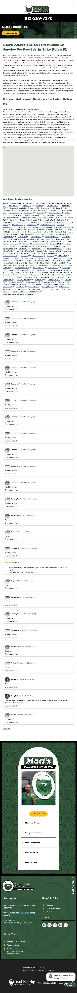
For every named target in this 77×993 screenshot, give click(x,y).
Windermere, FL (22, 289)
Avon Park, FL (13, 206)
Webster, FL (20, 287)
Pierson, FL (44, 263)
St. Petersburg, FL (45, 277)
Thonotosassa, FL (48, 282)
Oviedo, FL (29, 260)
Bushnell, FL (60, 208)
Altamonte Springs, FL (10, 203)
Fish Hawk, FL (59, 222)
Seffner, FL (42, 272)
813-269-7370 (38, 18)
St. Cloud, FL (14, 277)
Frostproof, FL (31, 225)
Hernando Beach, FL (44, 229)
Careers (49, 911)
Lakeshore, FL (22, 241)
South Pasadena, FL (51, 275)
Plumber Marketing (45, 983)
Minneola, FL (40, 251)
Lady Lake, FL (22, 237)
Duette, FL (23, 220)
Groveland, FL (59, 227)
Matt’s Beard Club (53, 908)
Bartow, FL (27, 206)
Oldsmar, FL (7, 258)
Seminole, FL (54, 272)
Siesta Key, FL (7, 275)
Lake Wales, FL (61, 239)
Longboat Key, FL (39, 244)
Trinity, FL (23, 284)
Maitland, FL (58, 246)
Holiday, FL (59, 229)
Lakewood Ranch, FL (38, 241)
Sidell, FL (66, 272)
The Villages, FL (31, 282)
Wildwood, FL (64, 287)
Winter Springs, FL (19, 291)
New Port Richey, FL (30, 253)
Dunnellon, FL (48, 220)
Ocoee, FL (50, 256)
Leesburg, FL (14, 244)
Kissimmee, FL (8, 237)
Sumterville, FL (8, 280)
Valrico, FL (63, 284)
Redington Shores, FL (22, 268)
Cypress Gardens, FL (31, 215)
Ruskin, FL (12, 270)
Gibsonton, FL (8, 227)
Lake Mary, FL (31, 239)
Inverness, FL (63, 234)
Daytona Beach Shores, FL (30, 217)
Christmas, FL (41, 210)
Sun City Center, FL (23, 280)
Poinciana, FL (17, 265)
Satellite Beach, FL (16, 272)
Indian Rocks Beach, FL (47, 234)
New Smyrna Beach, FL (50, 253)
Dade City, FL (46, 215)
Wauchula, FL (7, 287)
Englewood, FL (35, 222)
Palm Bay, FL (42, 260)
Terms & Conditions (29, 970)
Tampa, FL (38, 280)
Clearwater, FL (14, 213)
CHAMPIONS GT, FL (25, 210)
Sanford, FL (55, 270)
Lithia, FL (26, 244)
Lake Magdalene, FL (16, 239)
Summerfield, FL (61, 277)
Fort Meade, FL (17, 225)
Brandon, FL (32, 208)
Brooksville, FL (46, 208)
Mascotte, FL (23, 248)
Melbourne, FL (37, 248)
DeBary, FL (46, 217)
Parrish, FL (32, 263)
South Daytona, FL (35, 275)
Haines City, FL (14, 229)
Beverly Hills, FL (52, 206)
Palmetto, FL (19, 263)
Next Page (6, 728)
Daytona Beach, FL (9, 217)
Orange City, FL (30, 258)
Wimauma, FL (7, 289)
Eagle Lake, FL (61, 220)
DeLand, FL (59, 217)
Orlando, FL (43, 258)
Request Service (13, 945)
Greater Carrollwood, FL (41, 227)
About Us (49, 905)
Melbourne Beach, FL (54, 248)
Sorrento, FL (20, 275)
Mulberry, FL (14, 253)
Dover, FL (13, 220)
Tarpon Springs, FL (54, 280)
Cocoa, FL (40, 213)
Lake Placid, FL (46, 239)
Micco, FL (17, 251)
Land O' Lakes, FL (56, 241)
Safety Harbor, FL (27, 270)
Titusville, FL (62, 282)
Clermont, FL (28, 213)
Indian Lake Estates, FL (28, 234)
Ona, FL (18, 258)
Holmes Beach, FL (18, 232)
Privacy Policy (42, 970)
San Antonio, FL (42, 270)
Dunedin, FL (35, 220)
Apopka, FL (43, 203)
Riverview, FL (53, 268)
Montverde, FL (53, 251)
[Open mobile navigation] (74, 3)
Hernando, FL (28, 229)
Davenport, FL (61, 215)
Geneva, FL (60, 225)
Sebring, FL (30, 272)
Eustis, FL (47, 222)
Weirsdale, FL (33, 287)
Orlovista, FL (57, 258)
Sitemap (51, 970)
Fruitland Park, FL (47, 225)
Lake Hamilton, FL (51, 237)
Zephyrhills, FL (34, 291)
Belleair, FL (39, 206)
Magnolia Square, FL (43, 246)
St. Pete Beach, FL (29, 277)
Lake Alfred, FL (36, 237)
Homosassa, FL (33, 232)
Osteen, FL (18, 260)
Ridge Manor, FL (38, 268)
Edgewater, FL (8, 222)
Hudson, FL (46, 232)
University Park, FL (49, 284)
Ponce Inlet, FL (44, 265)
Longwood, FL (55, 244)
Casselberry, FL (8, 210)
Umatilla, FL (35, 284)
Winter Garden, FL (38, 289)
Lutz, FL (11, 246)
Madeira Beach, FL (25, 246)
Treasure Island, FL (9, 284)
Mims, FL (28, 251)
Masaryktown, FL (9, 248)
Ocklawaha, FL (37, 256)
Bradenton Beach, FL (17, 208)
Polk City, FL (30, 265)
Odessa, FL (62, 256)
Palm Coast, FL (57, 260)
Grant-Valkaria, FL (23, 227)
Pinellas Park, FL (57, 263)
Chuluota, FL (54, 210)
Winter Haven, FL (56, 289)
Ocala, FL (24, 256)
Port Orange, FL (58, 265)
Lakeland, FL (7, 241)
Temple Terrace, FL (15, 282)
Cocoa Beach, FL (55, 213)
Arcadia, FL (56, 203)
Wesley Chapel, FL (48, 287)
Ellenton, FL (22, 222)
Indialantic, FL (60, 232)
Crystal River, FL (14, 215)
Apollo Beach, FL (29, 203)
